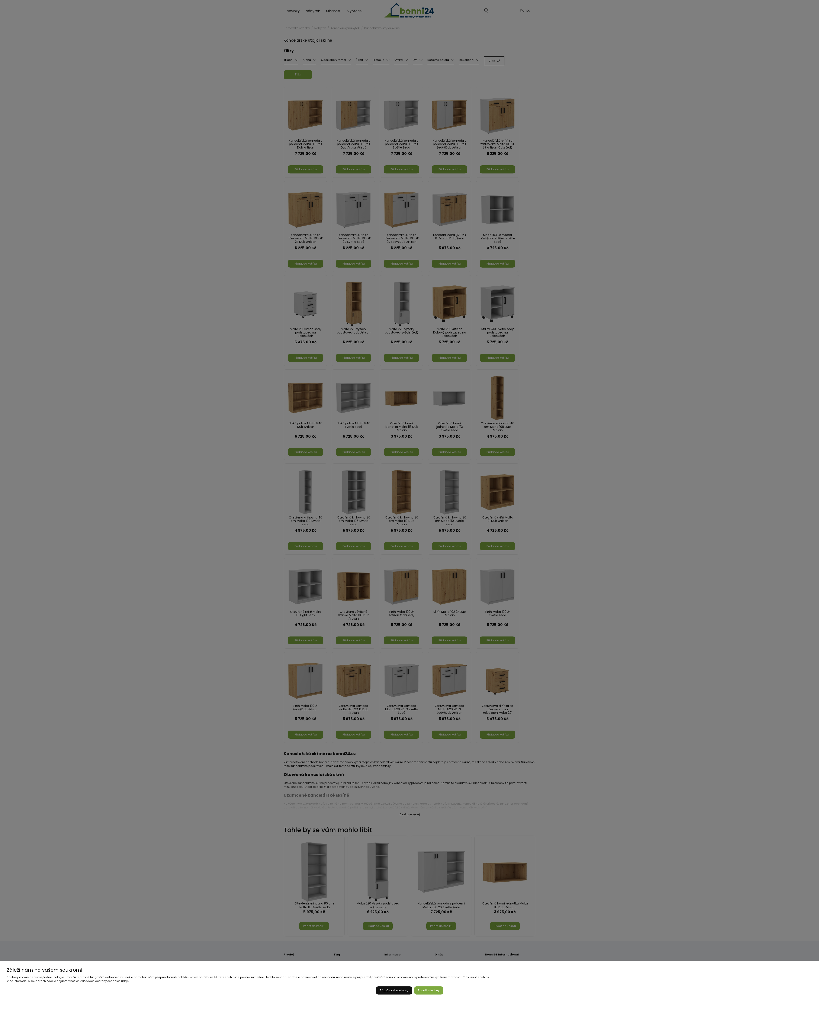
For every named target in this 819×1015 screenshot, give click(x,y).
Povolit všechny (428, 990)
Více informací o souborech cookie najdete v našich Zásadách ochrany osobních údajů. (68, 981)
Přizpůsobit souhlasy (394, 990)
